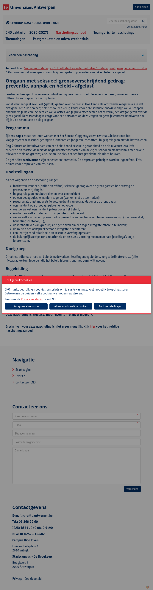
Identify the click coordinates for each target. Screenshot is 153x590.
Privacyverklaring (32, 299)
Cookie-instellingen (110, 306)
